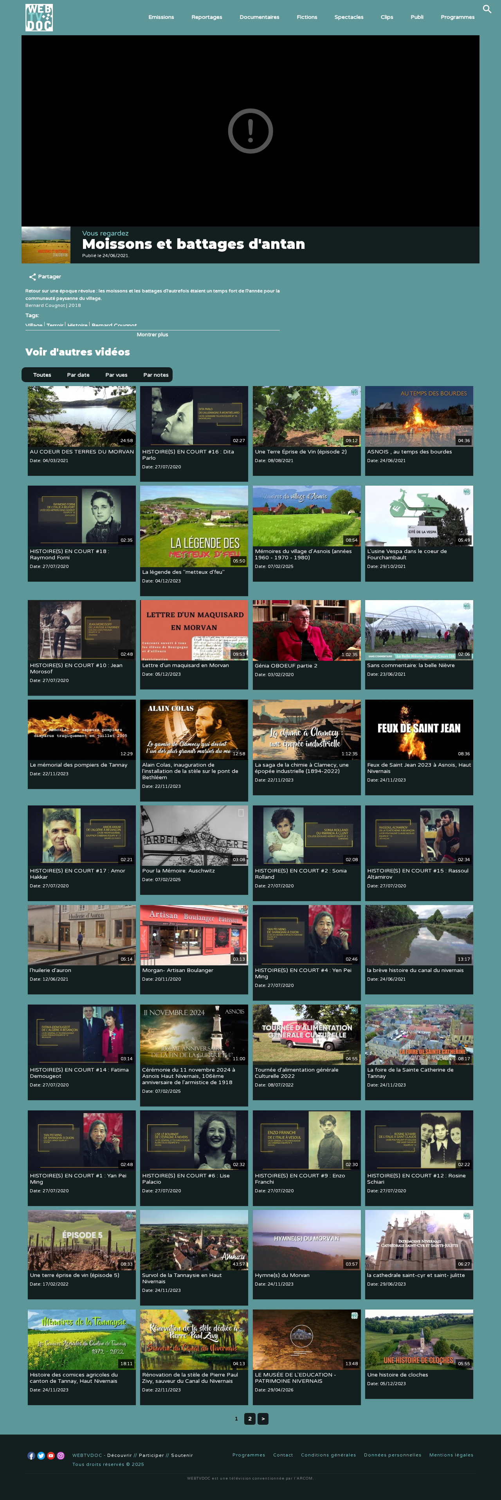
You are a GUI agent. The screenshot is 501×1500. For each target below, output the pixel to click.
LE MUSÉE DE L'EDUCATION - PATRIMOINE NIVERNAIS (295, 1378)
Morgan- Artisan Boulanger (177, 970)
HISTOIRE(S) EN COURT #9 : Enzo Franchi (300, 1179)
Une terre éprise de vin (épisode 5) (74, 1275)
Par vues (116, 375)
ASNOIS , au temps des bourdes (409, 451)
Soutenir (182, 1455)
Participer (151, 1455)
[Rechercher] (487, 9)
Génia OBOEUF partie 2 (286, 665)
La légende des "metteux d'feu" (183, 572)
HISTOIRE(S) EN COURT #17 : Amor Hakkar (77, 874)
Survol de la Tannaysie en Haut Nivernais (182, 1278)
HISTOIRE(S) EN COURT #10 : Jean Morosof (76, 668)
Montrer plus (152, 335)
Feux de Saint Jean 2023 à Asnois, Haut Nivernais (419, 768)
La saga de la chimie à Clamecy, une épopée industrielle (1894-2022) (302, 768)
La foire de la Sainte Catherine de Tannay (410, 1073)
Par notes (156, 375)
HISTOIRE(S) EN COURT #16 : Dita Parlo (188, 454)
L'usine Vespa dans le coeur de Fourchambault (407, 554)
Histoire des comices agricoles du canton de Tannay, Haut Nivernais (74, 1378)
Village (34, 325)
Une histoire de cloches (397, 1375)
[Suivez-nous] (31, 1456)
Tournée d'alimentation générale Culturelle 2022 (297, 1073)
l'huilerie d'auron (50, 970)
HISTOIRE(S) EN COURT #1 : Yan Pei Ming (78, 1179)
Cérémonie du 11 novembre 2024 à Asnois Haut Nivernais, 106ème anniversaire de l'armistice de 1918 (188, 1076)
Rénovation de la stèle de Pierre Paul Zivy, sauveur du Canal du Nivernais (190, 1378)
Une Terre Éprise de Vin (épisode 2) (301, 451)
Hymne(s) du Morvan (282, 1275)
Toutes (42, 375)
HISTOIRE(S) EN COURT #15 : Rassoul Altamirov (418, 874)
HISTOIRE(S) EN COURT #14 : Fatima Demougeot (79, 1073)
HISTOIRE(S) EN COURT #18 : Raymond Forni (69, 554)
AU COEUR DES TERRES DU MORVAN (82, 451)
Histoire (77, 325)
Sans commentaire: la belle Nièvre (411, 665)
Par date (78, 375)
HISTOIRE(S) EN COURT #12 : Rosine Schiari (416, 1179)
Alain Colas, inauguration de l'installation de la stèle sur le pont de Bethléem (190, 771)
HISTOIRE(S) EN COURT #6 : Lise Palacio (186, 1179)
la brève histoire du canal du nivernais (415, 970)
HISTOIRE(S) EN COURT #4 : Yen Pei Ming (303, 973)
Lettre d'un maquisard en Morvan (185, 665)
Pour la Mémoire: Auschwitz (178, 871)
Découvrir (119, 1455)
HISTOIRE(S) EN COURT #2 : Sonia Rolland (301, 874)
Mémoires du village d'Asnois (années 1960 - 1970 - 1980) (303, 554)
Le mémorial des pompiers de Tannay (79, 765)
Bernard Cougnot (114, 325)
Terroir (55, 325)
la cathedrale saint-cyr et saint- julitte (416, 1275)
